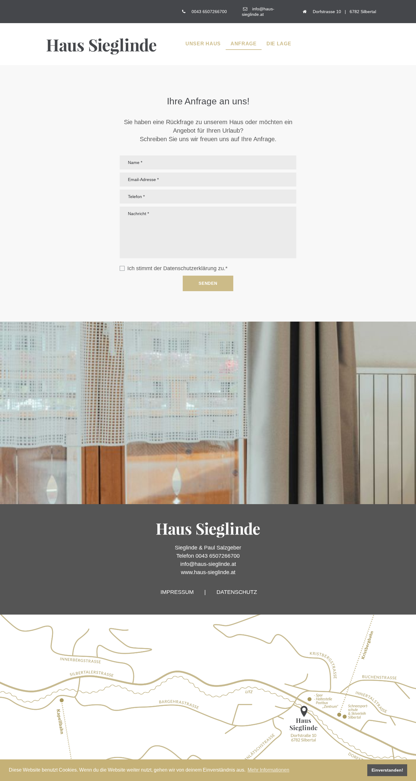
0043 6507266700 (209, 11)
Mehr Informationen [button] (268, 769)
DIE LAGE (278, 43)
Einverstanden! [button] (387, 770)
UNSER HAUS (203, 43)
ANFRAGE (244, 43)
